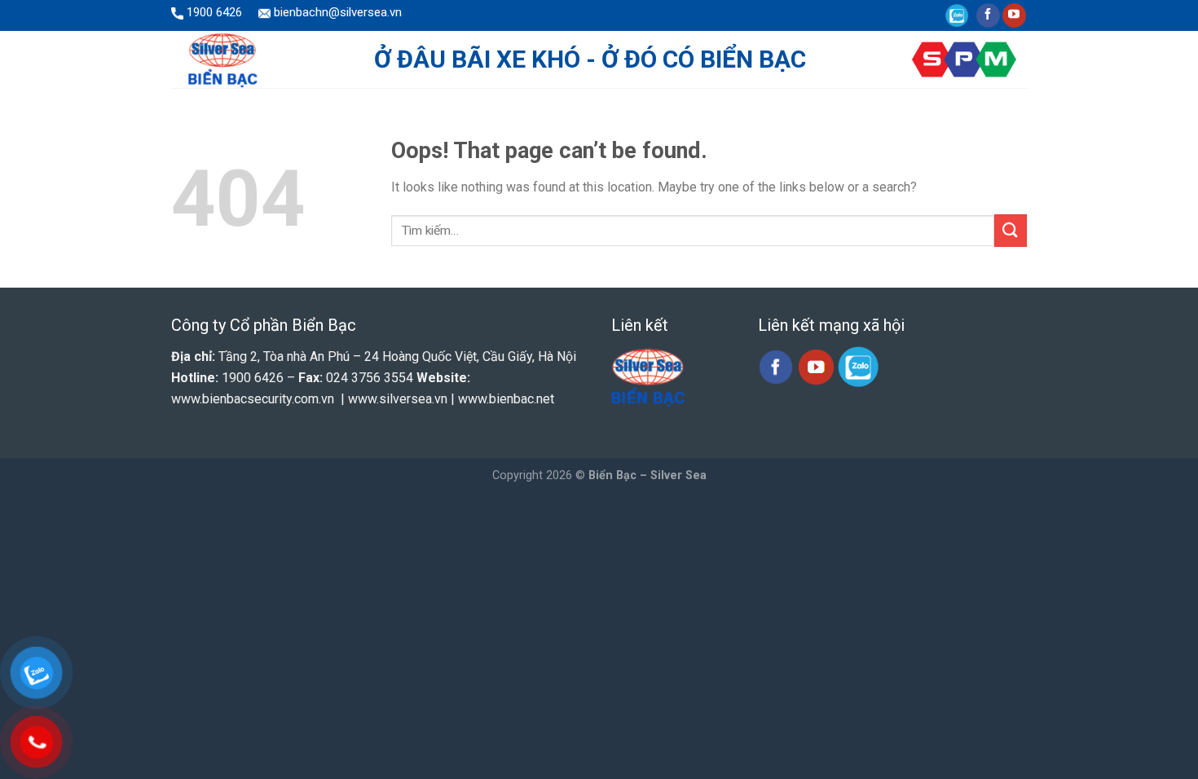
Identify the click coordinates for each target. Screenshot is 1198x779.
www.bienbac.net (506, 399)
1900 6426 (212, 12)
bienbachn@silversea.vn (336, 12)
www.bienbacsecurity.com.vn (252, 399)
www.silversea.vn (397, 399)
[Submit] (1010, 230)
